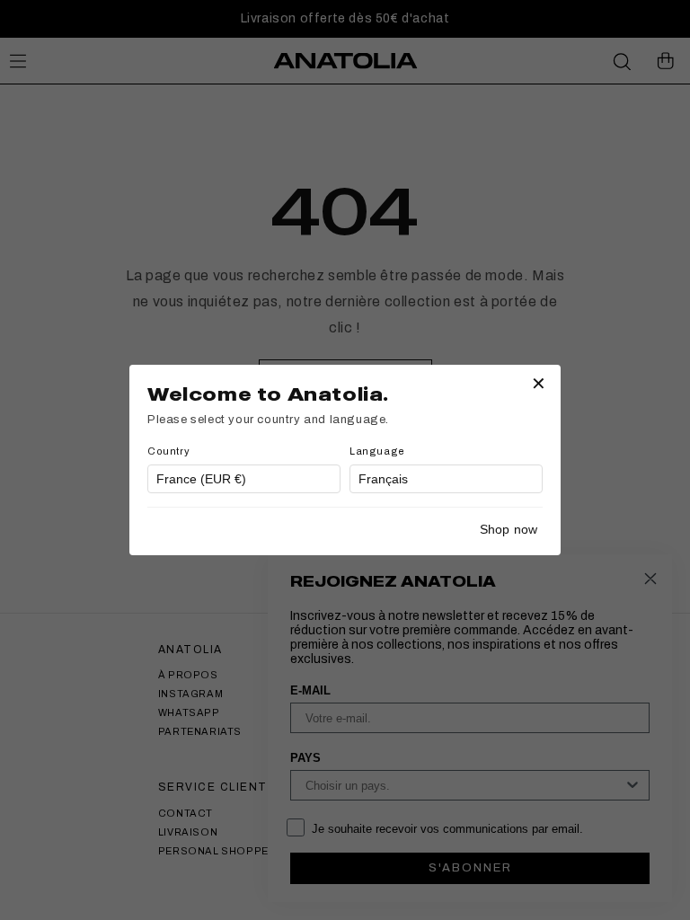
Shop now (508, 529)
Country (168, 451)
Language (377, 451)
